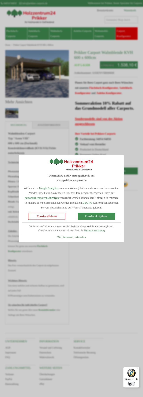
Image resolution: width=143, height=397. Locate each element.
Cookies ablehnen (47, 216)
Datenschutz (80, 237)
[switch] (131, 384)
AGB (59, 237)
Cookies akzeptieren (96, 216)
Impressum (68, 237)
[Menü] (137, 369)
